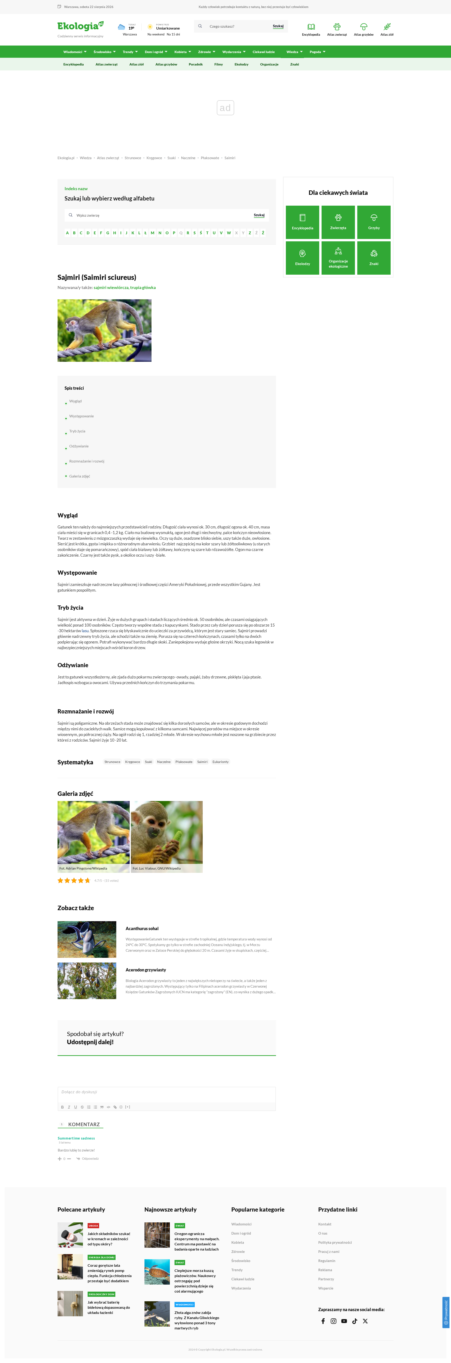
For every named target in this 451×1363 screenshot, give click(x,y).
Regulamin (326, 1261)
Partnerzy (326, 1279)
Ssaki (171, 158)
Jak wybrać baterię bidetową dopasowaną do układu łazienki (109, 1307)
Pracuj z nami (328, 1252)
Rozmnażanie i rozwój (86, 461)
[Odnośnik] (115, 1107)
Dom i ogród (241, 1233)
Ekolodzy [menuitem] (242, 64)
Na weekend (156, 34)
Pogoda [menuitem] (315, 52)
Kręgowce (154, 158)
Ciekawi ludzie (242, 1279)
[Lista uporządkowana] (89, 1107)
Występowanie (81, 416)
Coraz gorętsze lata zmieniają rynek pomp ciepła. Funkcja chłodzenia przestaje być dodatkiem (110, 1273)
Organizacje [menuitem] (269, 64)
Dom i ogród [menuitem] (154, 52)
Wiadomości (241, 1224)
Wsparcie (325, 1288)
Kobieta (237, 1242)
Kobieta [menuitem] (181, 52)
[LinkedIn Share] (261, 1037)
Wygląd (75, 401)
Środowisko (240, 1261)
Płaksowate (210, 158)
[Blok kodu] (108, 1107)
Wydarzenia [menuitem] (231, 52)
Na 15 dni (173, 34)
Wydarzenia (241, 1288)
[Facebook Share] (236, 1037)
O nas (322, 1233)
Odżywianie (79, 446)
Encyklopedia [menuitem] (73, 64)
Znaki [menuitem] (294, 64)
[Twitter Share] (248, 1037)
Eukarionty (221, 762)
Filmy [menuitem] (218, 64)
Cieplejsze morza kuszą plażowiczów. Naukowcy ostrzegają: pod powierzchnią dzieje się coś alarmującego (195, 1280)
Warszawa (130, 34)
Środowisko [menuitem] (102, 52)
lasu (85, 630)
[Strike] (82, 1107)
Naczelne (188, 158)
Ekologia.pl (66, 158)
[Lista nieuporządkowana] (95, 1107)
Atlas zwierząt (108, 158)
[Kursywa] (69, 1107)
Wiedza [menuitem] (292, 52)
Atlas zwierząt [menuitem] (107, 64)
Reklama (325, 1270)
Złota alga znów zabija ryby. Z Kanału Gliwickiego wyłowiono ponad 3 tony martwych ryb (197, 1320)
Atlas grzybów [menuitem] (166, 64)
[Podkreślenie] (75, 1107)
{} (121, 1107)
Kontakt (324, 1224)
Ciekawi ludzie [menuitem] (264, 52)
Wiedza (86, 158)
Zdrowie (238, 1252)
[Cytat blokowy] (102, 1107)
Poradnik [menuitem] (196, 64)
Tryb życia (77, 431)
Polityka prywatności (335, 1242)
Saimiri (230, 158)
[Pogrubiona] (62, 1107)
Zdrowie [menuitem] (204, 52)
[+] (127, 1107)
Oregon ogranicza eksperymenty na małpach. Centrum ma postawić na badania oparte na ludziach (197, 1241)
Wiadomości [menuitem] (72, 52)
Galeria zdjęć (79, 476)
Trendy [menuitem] (128, 52)
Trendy (237, 1270)
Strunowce (133, 158)
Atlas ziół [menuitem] (136, 64)
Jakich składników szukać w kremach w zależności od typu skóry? (109, 1238)
